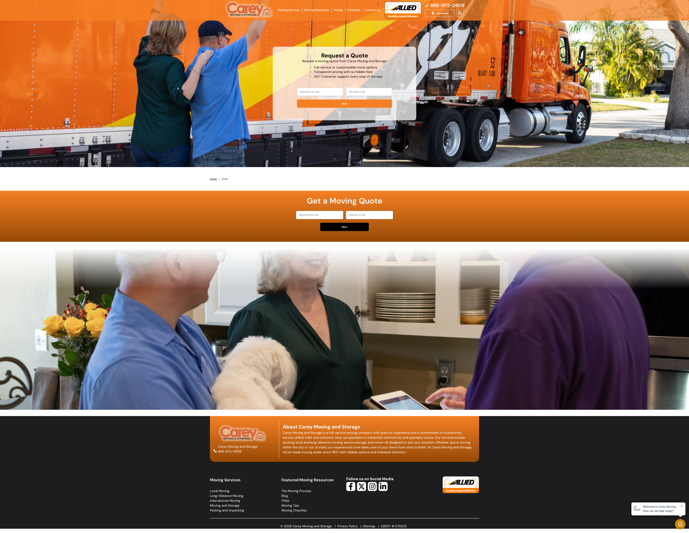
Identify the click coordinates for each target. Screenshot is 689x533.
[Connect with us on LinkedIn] (383, 490)
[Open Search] (460, 13)
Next (344, 103)
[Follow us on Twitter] (361, 490)
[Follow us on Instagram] (372, 490)
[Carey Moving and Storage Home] (249, 9)
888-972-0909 (229, 451)
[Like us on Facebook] (350, 490)
